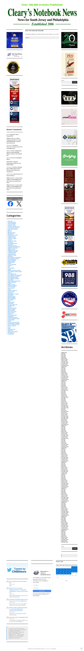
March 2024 (64, 386)
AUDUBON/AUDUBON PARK (14, 227)
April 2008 (63, 520)
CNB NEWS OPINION (12, 245)
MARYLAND (10, 292)
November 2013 (64, 444)
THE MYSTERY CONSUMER (13, 323)
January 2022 (64, 404)
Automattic (53, 648)
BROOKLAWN (11, 234)
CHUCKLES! (10, 242)
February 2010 (64, 495)
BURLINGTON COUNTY (13, 235)
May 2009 (63, 505)
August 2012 (64, 462)
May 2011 (63, 477)
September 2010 (65, 486)
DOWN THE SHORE (12, 259)
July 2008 (63, 517)
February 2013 (64, 455)
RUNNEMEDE (10, 316)
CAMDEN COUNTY (12, 237)
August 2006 (64, 540)
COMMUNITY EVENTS (12, 251)
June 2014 (63, 440)
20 (66, 573)
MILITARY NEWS (11, 296)
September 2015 (64, 424)
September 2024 (65, 379)
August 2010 (64, 488)
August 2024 (64, 380)
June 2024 (63, 383)
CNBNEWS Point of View (13, 250)
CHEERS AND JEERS (12, 241)
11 (60, 571)
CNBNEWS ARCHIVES (12, 248)
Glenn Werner (10, 161)
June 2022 (63, 398)
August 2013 (64, 447)
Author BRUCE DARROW (13, 228)
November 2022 (64, 397)
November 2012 (64, 458)
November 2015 (64, 422)
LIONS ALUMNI (11, 291)
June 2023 (63, 391)
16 (75, 571)
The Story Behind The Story (14, 324)
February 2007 (64, 537)
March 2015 (63, 431)
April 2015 (63, 430)
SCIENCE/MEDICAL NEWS (14, 318)
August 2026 (64, 352)
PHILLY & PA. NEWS (12, 311)
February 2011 (64, 480)
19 (63, 573)
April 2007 (63, 535)
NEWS (9, 301)
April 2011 (63, 478)
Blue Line (10, 231)
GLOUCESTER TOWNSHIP (13, 278)
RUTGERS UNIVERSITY (13, 317)
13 (66, 571)
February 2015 (64, 432)
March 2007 (64, 536)
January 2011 (64, 482)
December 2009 (64, 497)
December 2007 (64, 525)
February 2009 (64, 509)
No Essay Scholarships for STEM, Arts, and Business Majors (14, 163)
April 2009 (63, 506)
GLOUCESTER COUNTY (13, 277)
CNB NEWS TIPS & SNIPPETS (14, 247)
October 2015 (64, 423)
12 (63, 571)
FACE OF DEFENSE (12, 264)
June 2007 (63, 532)
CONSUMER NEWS (12, 252)
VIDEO (9, 328)
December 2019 (64, 416)
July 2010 (63, 489)
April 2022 (63, 400)
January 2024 (64, 389)
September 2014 (64, 438)
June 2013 (63, 450)
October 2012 (64, 459)
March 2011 (63, 479)
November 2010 (64, 484)
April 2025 (63, 371)
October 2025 (64, 364)
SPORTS (9, 321)
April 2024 (63, 385)
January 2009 (64, 510)
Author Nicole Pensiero (13, 229)
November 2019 (64, 417)
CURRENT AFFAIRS (12, 255)
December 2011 (64, 470)
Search (62, 80)
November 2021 (64, 406)
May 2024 (63, 384)
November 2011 (64, 471)
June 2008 (63, 518)
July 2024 (63, 382)
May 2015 (63, 429)
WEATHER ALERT (11, 329)
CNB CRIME (10, 244)
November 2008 (64, 512)
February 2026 (64, 359)
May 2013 (63, 451)
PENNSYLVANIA (11, 305)
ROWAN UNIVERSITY (12, 315)
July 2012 (63, 463)
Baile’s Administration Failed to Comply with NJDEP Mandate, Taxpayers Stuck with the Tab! (18, 609)
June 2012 (63, 464)
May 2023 (63, 392)
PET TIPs (9, 307)
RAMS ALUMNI (11, 312)
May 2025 (63, 370)
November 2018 (64, 418)
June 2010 (63, 490)
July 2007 (63, 531)
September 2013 (64, 446)
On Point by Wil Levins (12, 304)
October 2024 (64, 378)
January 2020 (64, 415)
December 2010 (64, 483)
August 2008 (64, 516)
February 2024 (64, 387)
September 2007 (65, 529)
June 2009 (63, 504)
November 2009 (64, 498)
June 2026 (63, 354)
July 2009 (63, 503)
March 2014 (63, 443)
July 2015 (63, 426)
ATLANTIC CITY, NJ (12, 225)
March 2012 (63, 466)
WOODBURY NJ (11, 332)
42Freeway (10, 221)
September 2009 (65, 500)
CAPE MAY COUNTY (12, 238)
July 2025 (63, 367)
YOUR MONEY (11, 334)
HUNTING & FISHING (12, 285)
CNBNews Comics (11, 249)
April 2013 (63, 452)
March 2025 (63, 372)
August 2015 (64, 425)
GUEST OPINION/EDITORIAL (14, 281)
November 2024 (64, 377)
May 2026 (63, 356)
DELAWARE (10, 256)
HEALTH (9, 283)
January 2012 (64, 469)
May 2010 (63, 491)
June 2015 (63, 427)
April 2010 (63, 492)
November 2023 (64, 390)
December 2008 (64, 511)
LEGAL (9, 289)
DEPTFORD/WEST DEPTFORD (14, 257)
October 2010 (64, 485)
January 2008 (64, 524)
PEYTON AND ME (11, 309)
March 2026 (64, 358)
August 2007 (64, 530)
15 (72, 571)
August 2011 (63, 473)
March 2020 (64, 412)
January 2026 (64, 360)
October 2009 (64, 499)
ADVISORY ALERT (12, 222)
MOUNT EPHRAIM (12, 298)
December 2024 (64, 376)
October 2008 (64, 513)
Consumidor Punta (12, 254)
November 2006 (64, 539)
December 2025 (64, 362)
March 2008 (64, 522)
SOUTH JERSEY (11, 320)
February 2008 (64, 523)
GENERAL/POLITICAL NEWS (14, 270)
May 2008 (63, 519)
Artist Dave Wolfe (11, 224)
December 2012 (64, 457)
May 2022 (63, 399)
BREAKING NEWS (11, 232)
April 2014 (63, 442)
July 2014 (63, 439)
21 (69, 573)
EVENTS (9, 263)
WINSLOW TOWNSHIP (13, 331)
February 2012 (64, 467)
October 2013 (64, 445)
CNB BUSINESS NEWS (12, 243)
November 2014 (64, 436)
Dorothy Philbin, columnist (13, 258)
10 (57, 571)
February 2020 (64, 413)
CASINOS (10, 239)
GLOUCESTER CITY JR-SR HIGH (15, 275)
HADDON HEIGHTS (12, 282)
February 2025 (64, 373)
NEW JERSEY (10, 300)
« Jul (66, 580)
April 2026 (63, 357)
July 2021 (63, 409)
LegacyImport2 (11, 288)
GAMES (9, 269)
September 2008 (65, 515)
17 (57, 573)
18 (60, 573)
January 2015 (64, 433)
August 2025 (64, 366)
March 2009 (64, 508)
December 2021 (64, 405)
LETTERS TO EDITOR (12, 290)
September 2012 (64, 460)
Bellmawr (10, 230)
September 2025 (65, 365)
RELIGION (10, 314)
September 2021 (64, 407)
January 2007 (64, 538)
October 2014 (64, 437)
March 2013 (63, 453)
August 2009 (64, 502)
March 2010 (63, 493)
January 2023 (64, 396)
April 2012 (63, 465)
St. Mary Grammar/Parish (13, 322)
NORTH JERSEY (11, 302)
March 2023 (64, 394)
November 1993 (64, 542)
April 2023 (63, 393)
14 (69, 571)
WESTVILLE (10, 330)
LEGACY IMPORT (11, 287)
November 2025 (64, 363)
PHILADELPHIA (11, 310)
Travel (9, 327)
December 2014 (64, 435)
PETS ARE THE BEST (12, 308)
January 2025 (64, 374)
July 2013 (63, 449)
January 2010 (64, 496)
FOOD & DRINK (11, 268)
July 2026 (63, 353)
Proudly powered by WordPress (35, 648)
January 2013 (64, 456)
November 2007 (64, 526)
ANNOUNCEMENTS (12, 223)
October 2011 (64, 472)
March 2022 (64, 402)
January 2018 (64, 420)
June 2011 (63, 476)
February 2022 (64, 403)
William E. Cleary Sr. (11, 138)
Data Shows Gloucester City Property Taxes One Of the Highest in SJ (14, 147)
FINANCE (10, 265)
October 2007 (64, 528)
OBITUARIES (10, 303)
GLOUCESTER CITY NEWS (13, 276)
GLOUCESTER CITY (12, 274)
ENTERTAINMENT (12, 261)
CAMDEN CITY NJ (11, 236)
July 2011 (63, 475)
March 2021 (63, 410)
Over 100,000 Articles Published (42, 4)
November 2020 (64, 411)
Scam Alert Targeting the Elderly (20, 617)
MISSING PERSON (11, 297)
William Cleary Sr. (10, 178)
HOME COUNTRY (11, 284)
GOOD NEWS (10, 279)
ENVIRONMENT (11, 262)
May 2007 (63, 533)
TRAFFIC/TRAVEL (12, 325)
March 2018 (63, 419)
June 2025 (63, 369)
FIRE (9, 267)
